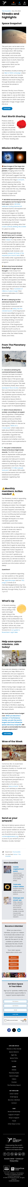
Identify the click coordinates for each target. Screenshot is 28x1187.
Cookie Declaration (14, 1180)
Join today (7, 733)
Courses (14, 1082)
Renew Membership (14, 1111)
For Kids (14, 1061)
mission (8, 240)
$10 (14, 961)
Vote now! (7, 108)
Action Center (14, 1094)
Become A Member (14, 1100)
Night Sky (14, 1055)
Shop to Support (14, 1118)
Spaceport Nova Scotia (10, 388)
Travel (14, 1121)
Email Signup (14, 1097)
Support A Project (14, 1115)
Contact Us (19, 1158)
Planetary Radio (14, 1073)
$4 (14, 957)
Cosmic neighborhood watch (18, 869)
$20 (13, 964)
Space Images (14, 1076)
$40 (13, 968)
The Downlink (6, 11)
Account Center (9, 1158)
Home (15, 854)
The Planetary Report (14, 1085)
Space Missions (14, 1052)
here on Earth (13, 786)
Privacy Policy (24, 1017)
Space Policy (14, 1058)
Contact (14, 1103)
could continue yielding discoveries (14, 227)
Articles (14, 1070)
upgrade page (10, 580)
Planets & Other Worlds (14, 1049)
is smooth (20, 180)
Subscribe (15, 1014)
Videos (14, 1079)
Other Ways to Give (14, 1124)
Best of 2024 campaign (13, 73)
